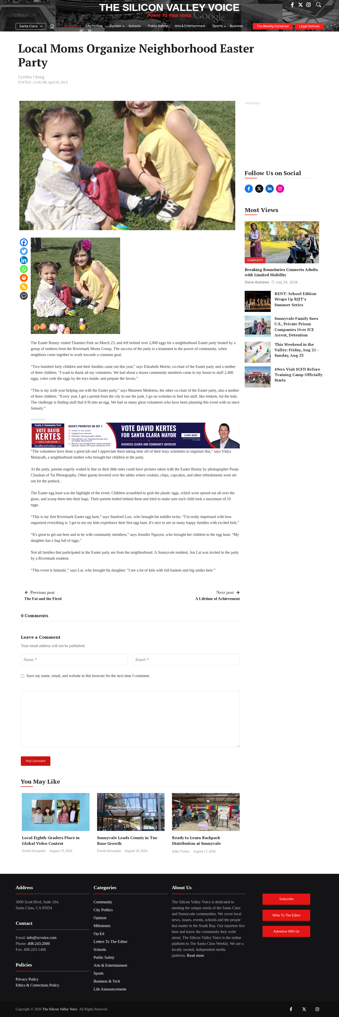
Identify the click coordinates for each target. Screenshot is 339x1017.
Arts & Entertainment (190, 26)
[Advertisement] (282, 137)
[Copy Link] (24, 287)
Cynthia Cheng (31, 77)
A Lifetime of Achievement (217, 599)
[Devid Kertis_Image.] (135, 435)
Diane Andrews (257, 282)
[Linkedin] (24, 260)
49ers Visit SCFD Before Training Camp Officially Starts (298, 374)
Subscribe (286, 899)
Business (236, 26)
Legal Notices (309, 26)
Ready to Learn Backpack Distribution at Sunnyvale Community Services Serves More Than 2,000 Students (204, 846)
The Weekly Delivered (273, 26)
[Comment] (24, 296)
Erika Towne (181, 851)
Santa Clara (28, 26)
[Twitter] (24, 251)
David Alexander (34, 851)
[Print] (24, 278)
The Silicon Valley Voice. (60, 1009)
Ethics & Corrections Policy (37, 985)
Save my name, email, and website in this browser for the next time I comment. (88, 676)
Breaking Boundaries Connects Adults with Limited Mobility (281, 272)
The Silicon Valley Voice (169, 7)
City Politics (93, 26)
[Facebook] (24, 242)
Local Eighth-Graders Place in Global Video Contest (51, 840)
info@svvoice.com (41, 937)
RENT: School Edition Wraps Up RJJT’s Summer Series (295, 299)
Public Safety (158, 26)
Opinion (115, 26)
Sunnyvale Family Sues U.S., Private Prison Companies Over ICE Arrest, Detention (296, 327)
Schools (134, 26)
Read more (195, 955)
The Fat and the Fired (43, 599)
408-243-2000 (39, 943)
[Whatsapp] (24, 269)
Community (70, 26)
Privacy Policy (27, 979)
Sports (217, 26)
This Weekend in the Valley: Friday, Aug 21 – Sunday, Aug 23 (296, 350)
